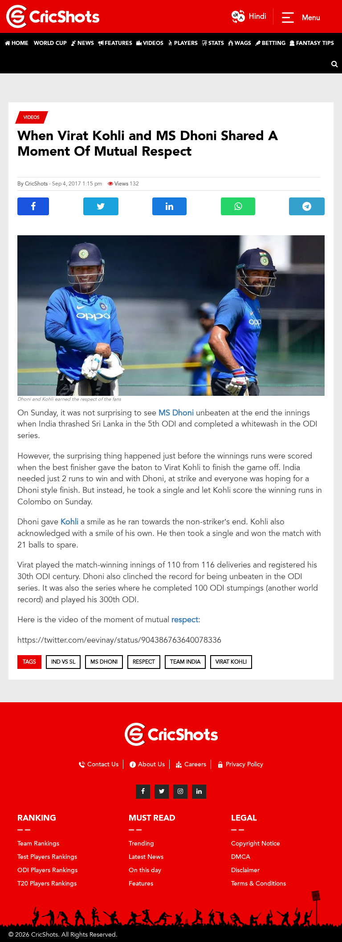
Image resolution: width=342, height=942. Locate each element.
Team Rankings (38, 843)
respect (184, 619)
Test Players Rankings (47, 857)
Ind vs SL (63, 661)
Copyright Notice (255, 843)
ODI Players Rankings (47, 870)
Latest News (146, 857)
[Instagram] (180, 792)
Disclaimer (245, 870)
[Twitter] (162, 792)
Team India (185, 661)
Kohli (71, 521)
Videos (32, 117)
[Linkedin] (199, 792)
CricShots (36, 183)
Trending (141, 843)
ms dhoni (104, 661)
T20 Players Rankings (47, 883)
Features (141, 883)
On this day (145, 870)
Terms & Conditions (258, 883)
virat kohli (231, 661)
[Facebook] (143, 792)
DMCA (240, 857)
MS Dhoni (177, 412)
